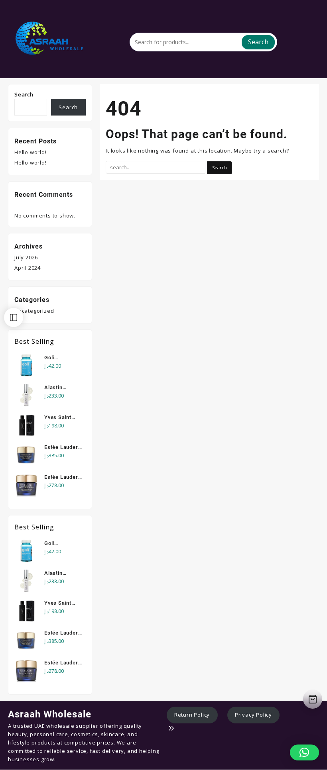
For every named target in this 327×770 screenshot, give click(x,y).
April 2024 (27, 267)
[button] (304, 752)
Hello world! (30, 152)
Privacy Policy (253, 714)
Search (258, 41)
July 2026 (26, 257)
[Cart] (312, 699)
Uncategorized (34, 310)
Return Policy (192, 714)
